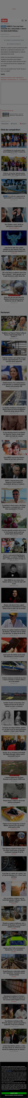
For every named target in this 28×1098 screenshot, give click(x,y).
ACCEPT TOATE (14, 1093)
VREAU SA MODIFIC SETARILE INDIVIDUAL (14, 1095)
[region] (14, 1080)
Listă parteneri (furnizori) (5, 1090)
